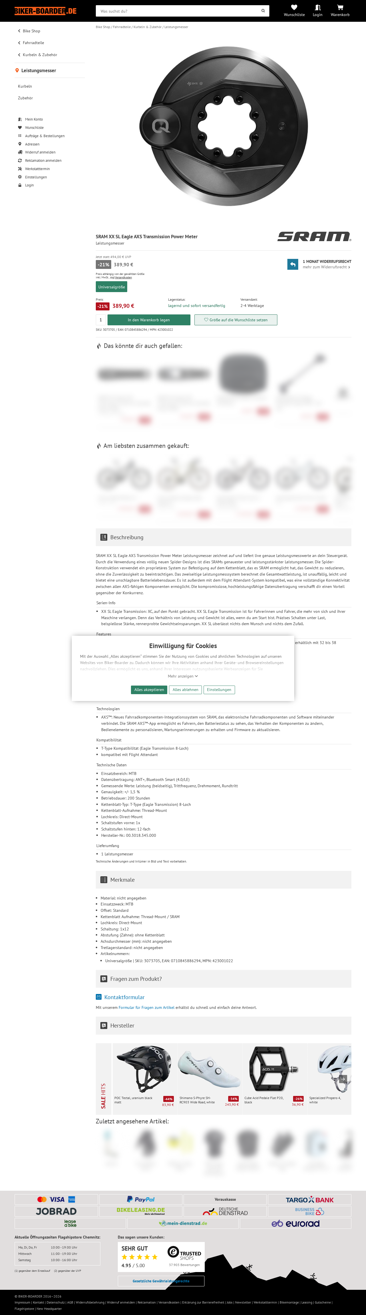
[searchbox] (182, 11)
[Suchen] (263, 11)
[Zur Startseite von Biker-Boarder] (50, 11)
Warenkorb (340, 14)
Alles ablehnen (185, 689)
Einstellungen (219, 689)
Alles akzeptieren (149, 689)
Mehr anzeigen (181, 676)
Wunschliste (294, 14)
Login (318, 14)
